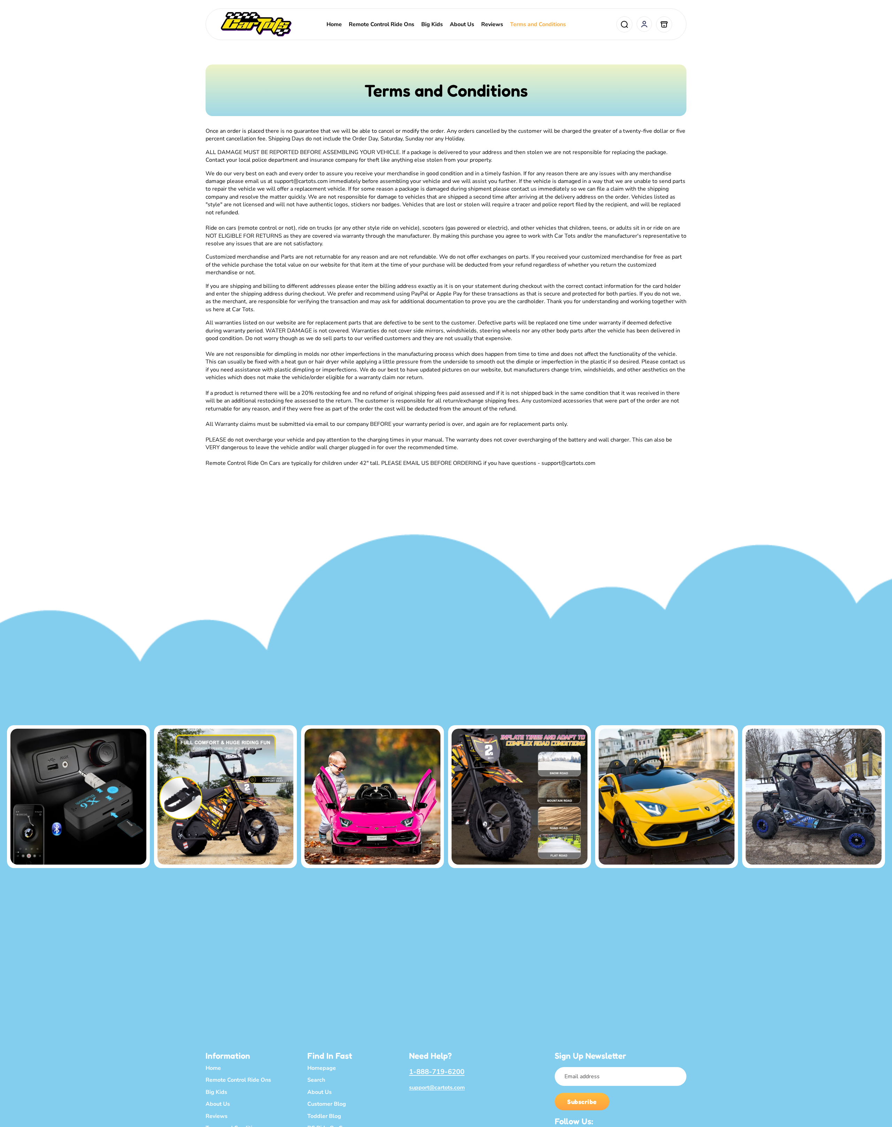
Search (316, 1080)
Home (213, 1068)
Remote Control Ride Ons (238, 1080)
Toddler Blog (324, 1116)
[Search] (624, 24)
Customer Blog (326, 1104)
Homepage (321, 1068)
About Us (218, 1104)
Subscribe (582, 1101)
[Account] (644, 24)
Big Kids (216, 1092)
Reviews (217, 1116)
